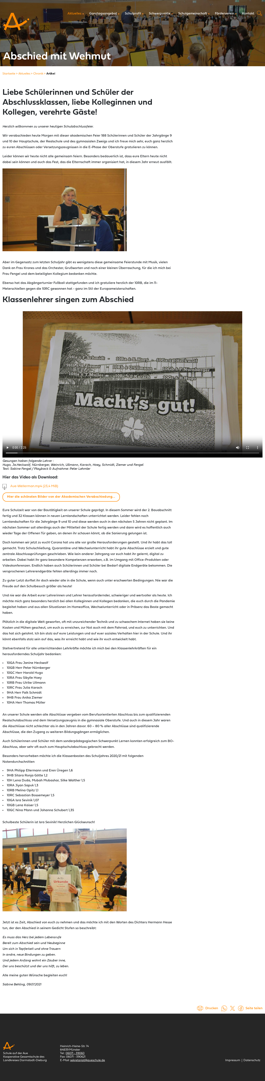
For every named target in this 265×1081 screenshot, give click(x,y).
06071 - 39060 (75, 1053)
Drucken (211, 1008)
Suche (259, 13)
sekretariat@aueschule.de (87, 1060)
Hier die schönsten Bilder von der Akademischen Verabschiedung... (61, 496)
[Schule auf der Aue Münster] (16, 21)
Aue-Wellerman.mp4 (34, 486)
